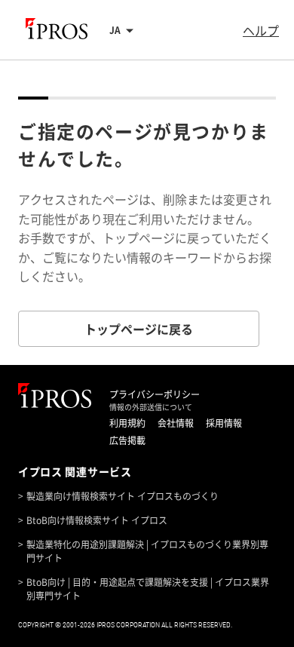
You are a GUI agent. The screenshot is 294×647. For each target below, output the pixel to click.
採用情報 (224, 423)
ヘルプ (261, 30)
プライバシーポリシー (154, 394)
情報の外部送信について (150, 407)
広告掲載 (127, 440)
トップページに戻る (138, 329)
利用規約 (127, 423)
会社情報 (176, 423)
